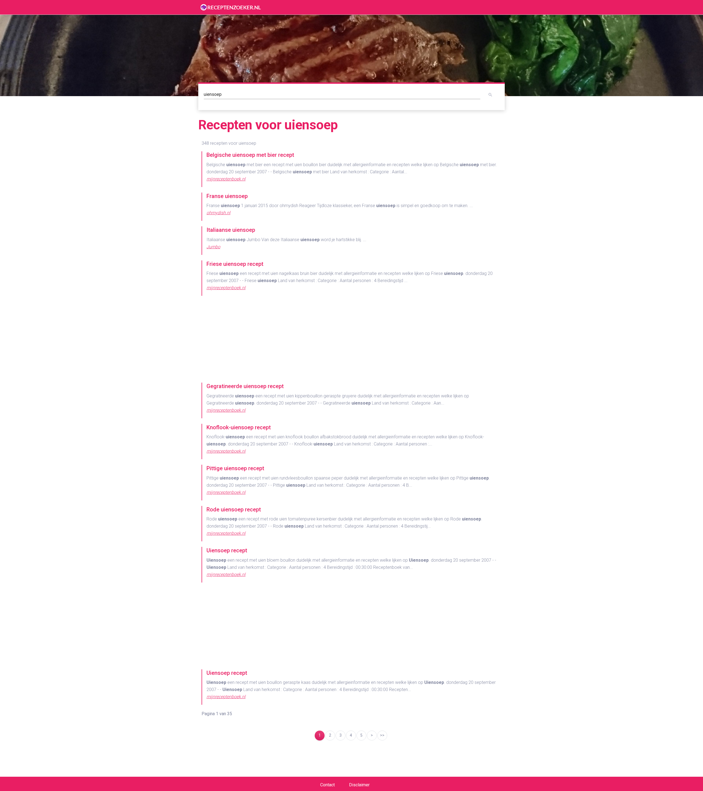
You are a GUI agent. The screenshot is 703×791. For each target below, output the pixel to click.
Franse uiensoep (227, 196)
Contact (327, 784)
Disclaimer (359, 784)
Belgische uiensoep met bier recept (250, 155)
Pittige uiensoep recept (235, 468)
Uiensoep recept (227, 550)
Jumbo (213, 246)
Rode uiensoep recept (234, 509)
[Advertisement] (351, 339)
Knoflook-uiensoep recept (239, 427)
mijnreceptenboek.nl (226, 179)
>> (382, 735)
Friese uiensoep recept (235, 264)
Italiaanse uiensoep (231, 230)
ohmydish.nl (218, 212)
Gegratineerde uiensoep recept (245, 386)
